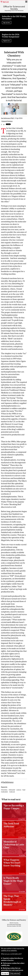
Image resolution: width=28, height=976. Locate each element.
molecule (12, 792)
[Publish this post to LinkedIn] (3, 124)
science (18, 790)
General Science (7, 121)
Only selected (14, 973)
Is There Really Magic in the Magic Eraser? (14, 884)
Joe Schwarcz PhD (7, 118)
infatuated (12, 790)
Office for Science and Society (14, 7)
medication (4, 792)
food (23, 790)
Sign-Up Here (6, 22)
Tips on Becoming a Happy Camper (14, 812)
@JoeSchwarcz (7, 782)
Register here (6, 40)
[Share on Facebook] (1, 124)
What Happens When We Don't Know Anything (14, 866)
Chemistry (4, 790)
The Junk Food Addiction (14, 830)
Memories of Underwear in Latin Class (14, 848)
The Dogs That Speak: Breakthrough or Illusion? (14, 902)
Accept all (5, 973)
